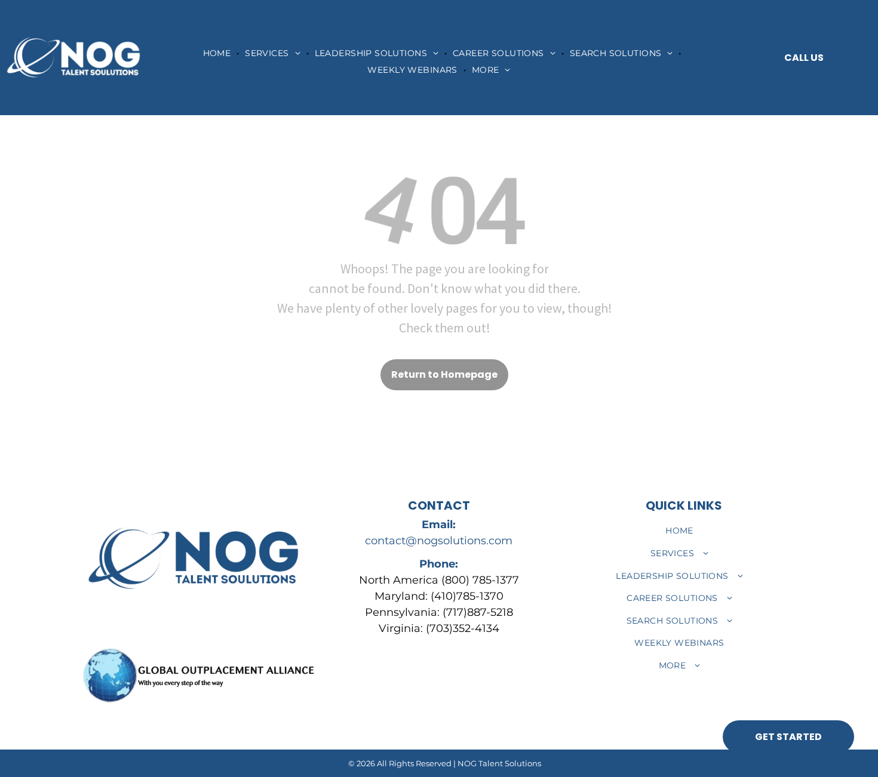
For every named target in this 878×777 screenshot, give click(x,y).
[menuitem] (218, 53)
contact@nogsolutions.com (438, 540)
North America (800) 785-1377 (439, 580)
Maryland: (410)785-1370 (439, 596)
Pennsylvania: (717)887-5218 (439, 612)
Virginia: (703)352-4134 (439, 628)
